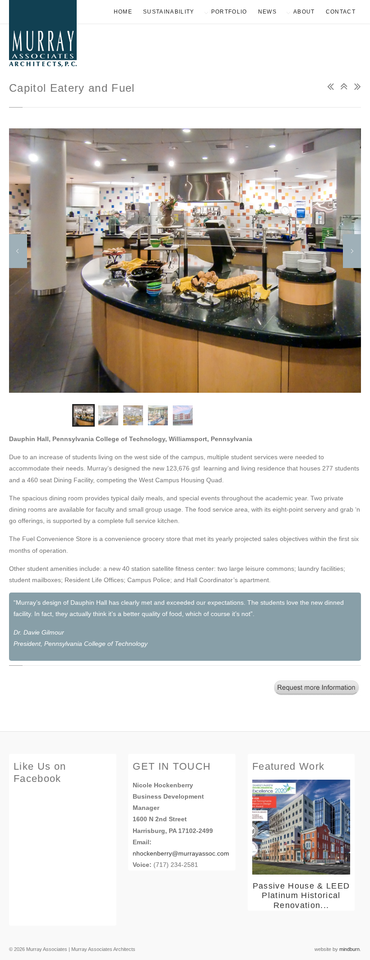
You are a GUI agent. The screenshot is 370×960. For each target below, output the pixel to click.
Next (352, 251)
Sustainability (168, 12)
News (267, 12)
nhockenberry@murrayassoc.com (181, 853)
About (304, 12)
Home (123, 12)
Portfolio (229, 12)
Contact (341, 12)
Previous (18, 251)
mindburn (349, 949)
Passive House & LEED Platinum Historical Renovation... (301, 895)
